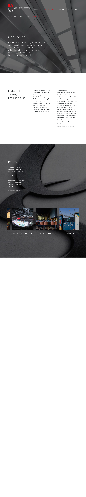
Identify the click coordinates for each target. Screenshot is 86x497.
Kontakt (75, 9)
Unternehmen (64, 9)
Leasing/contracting (24, 16)
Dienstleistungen (49, 9)
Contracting (35, 16)
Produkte (36, 9)
